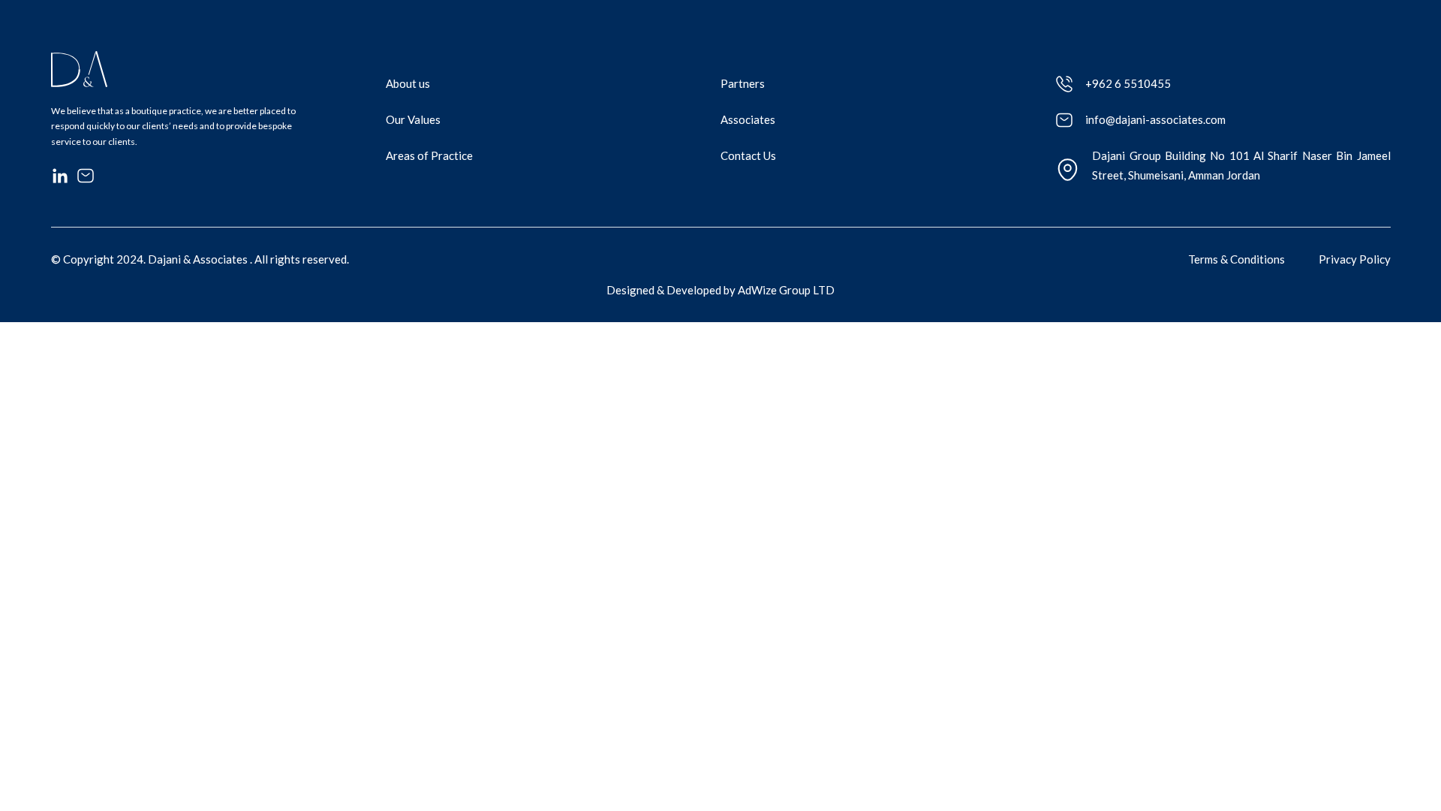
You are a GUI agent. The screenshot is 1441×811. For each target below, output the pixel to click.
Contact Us (748, 155)
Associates (747, 119)
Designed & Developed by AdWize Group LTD (720, 290)
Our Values (413, 119)
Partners (742, 83)
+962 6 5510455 (1128, 83)
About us (408, 83)
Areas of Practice (429, 155)
